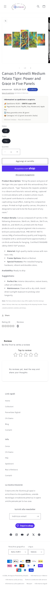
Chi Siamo (9, 418)
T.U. (6, 141)
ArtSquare (11, 575)
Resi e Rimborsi (11, 469)
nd (6, 131)
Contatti (8, 430)
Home (7, 401)
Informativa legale (41, 583)
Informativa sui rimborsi (39, 575)
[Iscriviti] (38, 516)
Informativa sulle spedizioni (14, 583)
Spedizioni (9, 464)
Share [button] (7, 315)
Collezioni (9, 406)
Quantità (5, 147)
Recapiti (29, 583)
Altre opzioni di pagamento (25, 175)
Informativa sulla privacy (14, 579)
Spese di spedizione (8, 93)
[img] (8, 326)
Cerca (7, 446)
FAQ (6, 458)
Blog (7, 424)
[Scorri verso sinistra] (19, 68)
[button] (5, 6)
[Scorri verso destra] (30, 68)
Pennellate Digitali (13, 412)
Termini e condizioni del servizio (36, 579)
